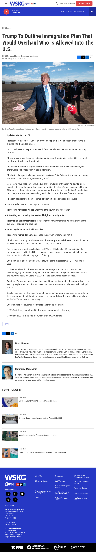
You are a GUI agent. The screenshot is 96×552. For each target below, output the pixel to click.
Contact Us (59, 476)
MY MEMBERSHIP (67, 3)
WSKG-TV (13, 537)
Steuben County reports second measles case (38, 401)
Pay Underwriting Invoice (80, 499)
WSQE (7, 535)
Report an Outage (80, 488)
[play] (6, 11)
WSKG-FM (8, 533)
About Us (38, 476)
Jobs (37, 498)
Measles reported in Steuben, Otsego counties (38, 435)
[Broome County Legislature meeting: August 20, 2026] (10, 419)
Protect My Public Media (61, 499)
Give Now (85, 3)
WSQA (12, 535)
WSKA (19, 537)
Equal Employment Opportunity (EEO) (62, 493)
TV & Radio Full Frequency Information (82, 476)
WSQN (7, 537)
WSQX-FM (15, 533)
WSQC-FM (19, 535)
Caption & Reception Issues (81, 482)
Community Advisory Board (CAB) (43, 492)
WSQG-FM (22, 533)
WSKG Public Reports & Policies (63, 487)
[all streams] (92, 11)
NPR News (6, 28)
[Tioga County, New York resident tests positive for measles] (10, 453)
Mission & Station (41, 481)
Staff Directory (60, 481)
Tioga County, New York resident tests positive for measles (43, 452)
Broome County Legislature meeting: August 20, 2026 (40, 418)
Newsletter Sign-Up (81, 493)
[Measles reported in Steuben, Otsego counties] (10, 436)
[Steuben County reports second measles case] (10, 402)
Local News (22, 397)
